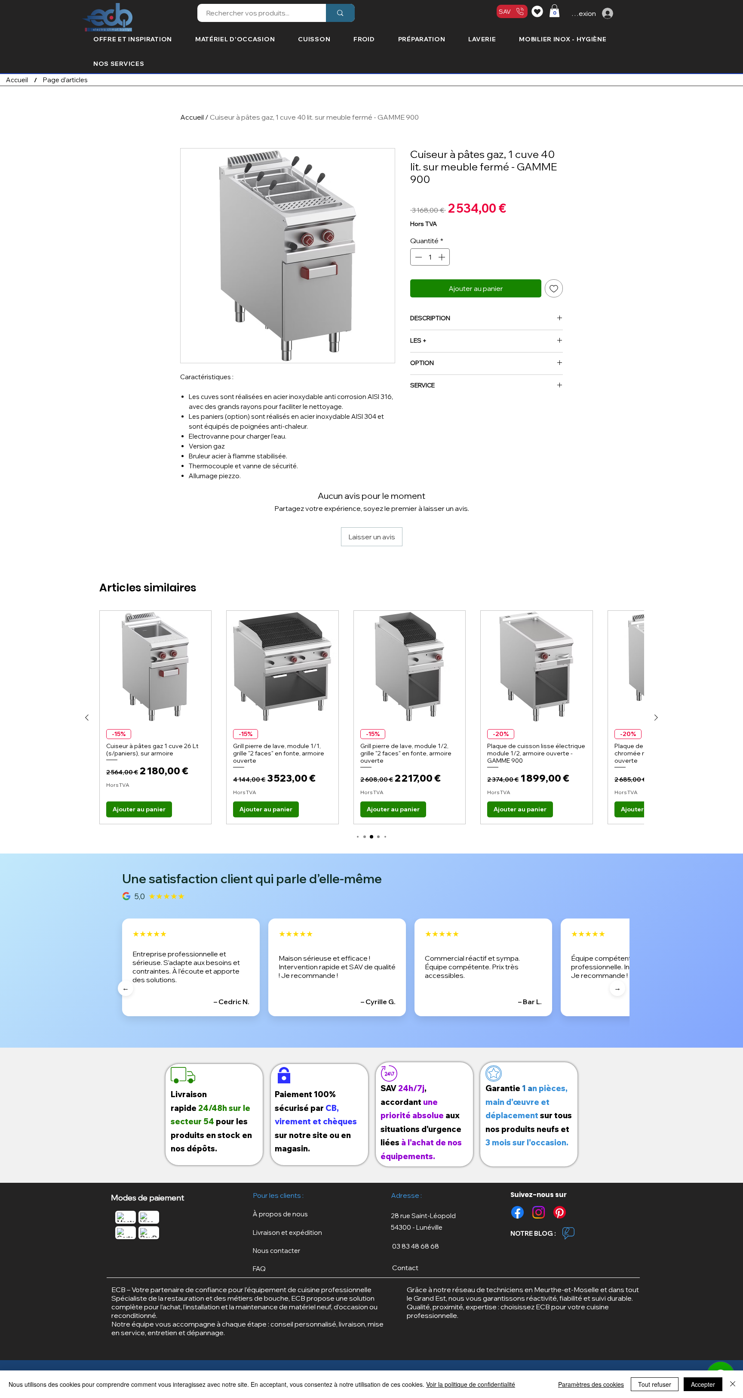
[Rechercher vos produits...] (340, 13)
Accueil (192, 117)
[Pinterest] (559, 1212)
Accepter (703, 1384)
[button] (554, 10)
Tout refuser (654, 1384)
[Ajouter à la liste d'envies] (554, 288)
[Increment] (442, 257)
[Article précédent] (87, 717)
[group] (371, 717)
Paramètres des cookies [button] (591, 1384)
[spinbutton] (430, 257)
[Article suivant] (656, 717)
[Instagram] (538, 1212)
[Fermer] (733, 1384)
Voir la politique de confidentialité (470, 1384)
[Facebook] (517, 1212)
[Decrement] (417, 257)
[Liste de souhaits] (538, 11)
